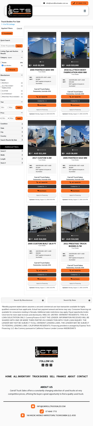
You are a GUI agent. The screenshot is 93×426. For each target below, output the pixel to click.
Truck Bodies (8, 33)
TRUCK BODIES (40, 376)
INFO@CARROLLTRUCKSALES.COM (50, 406)
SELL (53, 376)
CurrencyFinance (33, 317)
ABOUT (72, 376)
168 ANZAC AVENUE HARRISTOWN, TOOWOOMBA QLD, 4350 (50, 415)
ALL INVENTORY (22, 376)
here (8, 315)
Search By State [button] (70, 300)
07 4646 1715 (80, 3)
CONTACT (82, 376)
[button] (40, 61)
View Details (42, 105)
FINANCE (62, 376)
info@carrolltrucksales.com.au (56, 3)
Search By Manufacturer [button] (23, 300)
